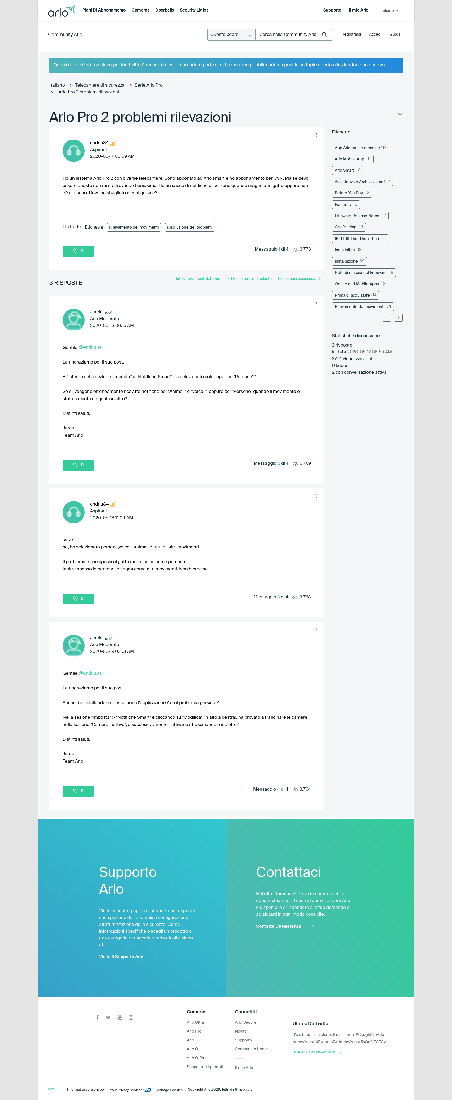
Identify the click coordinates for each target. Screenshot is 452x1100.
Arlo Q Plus (197, 1058)
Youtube (119, 1017)
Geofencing (346, 227)
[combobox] (294, 35)
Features (343, 205)
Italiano (57, 85)
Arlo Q (192, 1049)
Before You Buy (349, 193)
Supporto (332, 10)
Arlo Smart (344, 170)
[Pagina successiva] (399, 318)
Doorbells (164, 10)
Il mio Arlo (358, 10)
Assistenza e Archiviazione (359, 182)
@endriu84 (89, 347)
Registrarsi (351, 34)
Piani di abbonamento (104, 10)
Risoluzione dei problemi (190, 227)
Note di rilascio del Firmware (361, 273)
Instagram (131, 1017)
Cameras (140, 10)
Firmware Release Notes (357, 216)
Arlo (190, 1040)
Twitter (108, 1017)
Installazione (346, 261)
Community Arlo (65, 34)
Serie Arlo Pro (149, 85)
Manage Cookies (169, 1090)
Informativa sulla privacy (86, 1089)
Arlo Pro (194, 1031)
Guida (394, 34)
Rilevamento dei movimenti (134, 227)
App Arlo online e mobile (357, 148)
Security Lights (194, 10)
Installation (345, 250)
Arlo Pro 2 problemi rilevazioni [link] (89, 92)
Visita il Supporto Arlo (121, 957)
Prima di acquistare (352, 295)
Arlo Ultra (195, 1022)
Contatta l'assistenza (278, 926)
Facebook (97, 1017)
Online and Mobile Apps (357, 284)
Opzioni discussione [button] (400, 115)
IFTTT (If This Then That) (357, 239)
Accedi (375, 34)
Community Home (251, 1049)
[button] (316, 135)
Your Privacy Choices (126, 1090)
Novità (240, 1031)
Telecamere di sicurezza (100, 85)
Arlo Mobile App (349, 159)
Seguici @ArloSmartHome (315, 1052)
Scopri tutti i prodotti (205, 1067)
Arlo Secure (245, 1022)
